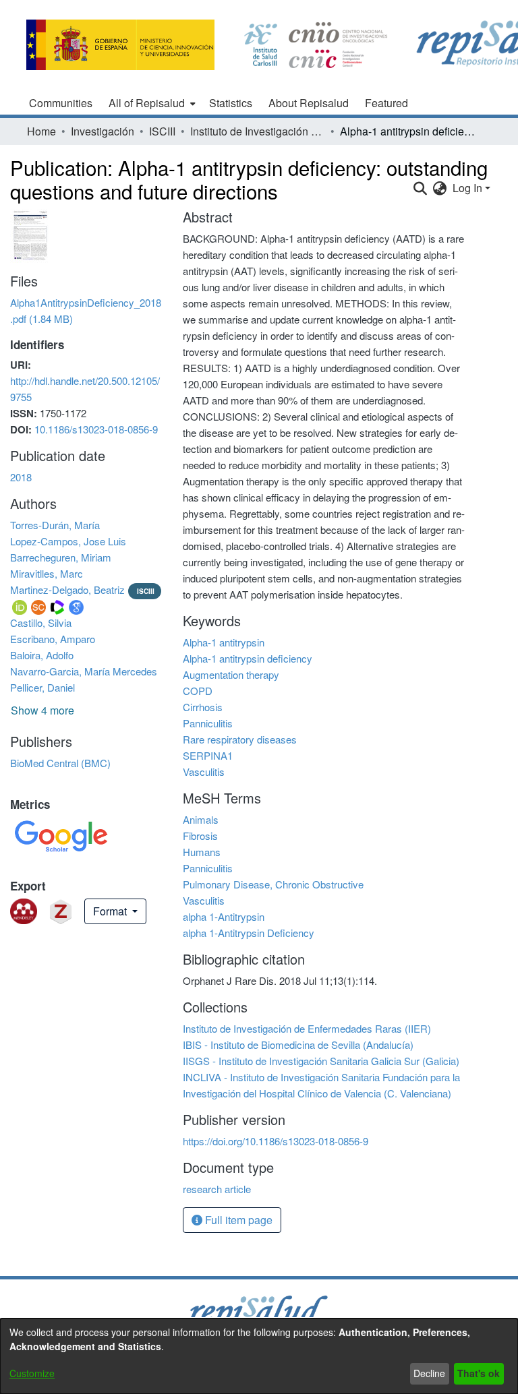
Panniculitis (208, 723)
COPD (197, 691)
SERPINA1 (208, 755)
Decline (429, 1373)
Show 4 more (42, 710)
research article (217, 1189)
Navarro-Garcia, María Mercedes (83, 671)
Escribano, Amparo (52, 639)
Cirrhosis (203, 707)
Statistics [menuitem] (230, 103)
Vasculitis (204, 771)
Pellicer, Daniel (42, 687)
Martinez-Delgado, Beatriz (67, 589)
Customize (32, 1373)
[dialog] (259, 1356)
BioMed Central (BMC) (60, 763)
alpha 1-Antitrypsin (223, 916)
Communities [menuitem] (60, 103)
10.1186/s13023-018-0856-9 (96, 429)
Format (111, 911)
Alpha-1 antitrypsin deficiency (247, 658)
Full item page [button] (237, 1220)
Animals (201, 819)
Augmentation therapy (231, 674)
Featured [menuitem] (386, 103)
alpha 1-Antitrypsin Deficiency (248, 933)
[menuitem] (151, 103)
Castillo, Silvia (40, 622)
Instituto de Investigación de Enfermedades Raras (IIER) (257, 131)
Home (41, 131)
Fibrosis (200, 835)
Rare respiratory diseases (240, 739)
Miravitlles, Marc (46, 573)
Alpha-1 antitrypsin (223, 642)
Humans (202, 852)
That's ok (478, 1373)
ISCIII (162, 131)
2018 (21, 477)
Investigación (102, 131)
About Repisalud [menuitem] (308, 103)
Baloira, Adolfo (42, 655)
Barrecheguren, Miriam (60, 557)
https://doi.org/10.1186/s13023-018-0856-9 (275, 1141)
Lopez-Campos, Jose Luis (68, 541)
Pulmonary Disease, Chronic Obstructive (273, 884)
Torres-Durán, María (55, 525)
